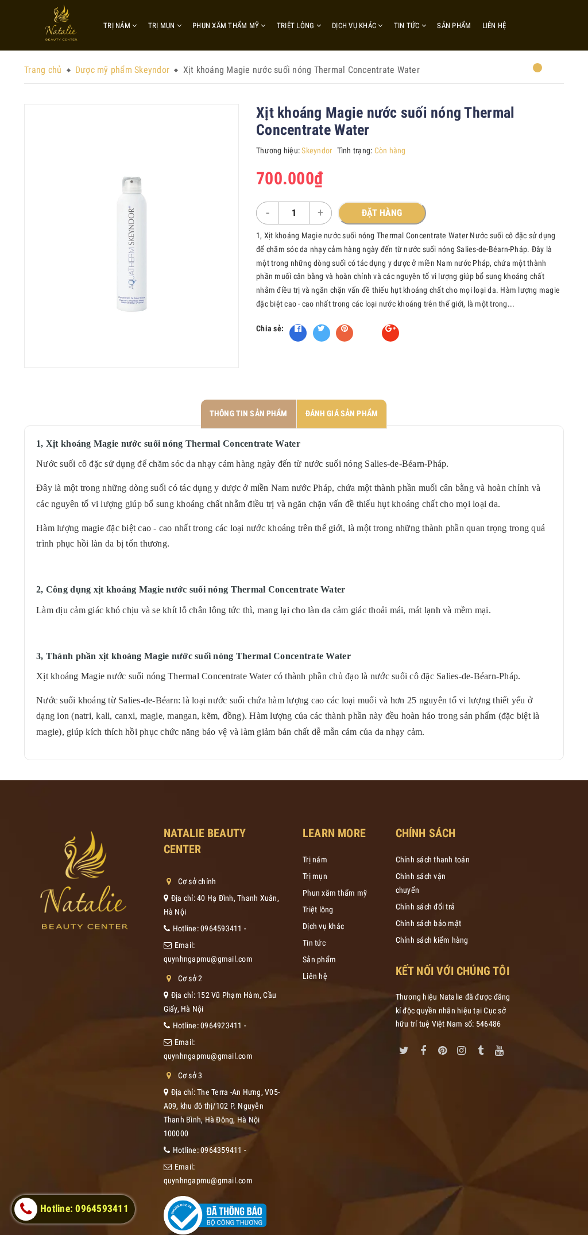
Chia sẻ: (270, 328)
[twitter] (404, 1048)
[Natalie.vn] (61, 23)
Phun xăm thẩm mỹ (226, 25)
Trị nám (117, 25)
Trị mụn (162, 25)
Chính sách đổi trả (425, 906)
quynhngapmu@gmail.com (208, 958)
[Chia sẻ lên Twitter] (321, 333)
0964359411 (221, 1150)
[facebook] (423, 1048)
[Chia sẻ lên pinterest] (344, 333)
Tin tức (407, 25)
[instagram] (461, 1048)
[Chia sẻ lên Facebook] (298, 333)
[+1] (390, 333)
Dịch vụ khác (355, 25)
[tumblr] (480, 1048)
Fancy (367, 328)
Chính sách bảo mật (429, 923)
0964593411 (221, 928)
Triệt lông (296, 25)
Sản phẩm (454, 25)
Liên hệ (494, 25)
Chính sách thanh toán (433, 859)
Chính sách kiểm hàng (432, 939)
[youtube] (499, 1048)
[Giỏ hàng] (530, 72)
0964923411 (221, 1025)
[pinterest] (442, 1048)
